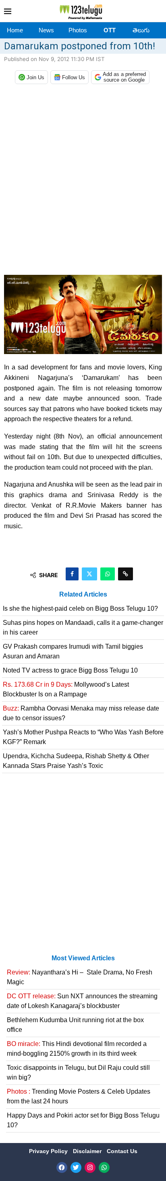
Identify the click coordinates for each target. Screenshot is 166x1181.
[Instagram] (90, 1167)
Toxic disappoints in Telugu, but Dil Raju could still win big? (78, 1072)
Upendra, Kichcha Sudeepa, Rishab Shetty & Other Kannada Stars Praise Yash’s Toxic (76, 761)
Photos (77, 30)
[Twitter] (76, 1167)
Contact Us (122, 1151)
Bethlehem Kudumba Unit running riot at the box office (75, 1025)
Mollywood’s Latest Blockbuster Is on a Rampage (66, 689)
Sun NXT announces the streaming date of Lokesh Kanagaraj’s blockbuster (82, 1001)
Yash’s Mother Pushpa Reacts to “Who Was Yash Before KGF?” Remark (83, 737)
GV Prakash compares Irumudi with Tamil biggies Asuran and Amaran (73, 651)
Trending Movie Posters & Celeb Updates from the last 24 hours (78, 1096)
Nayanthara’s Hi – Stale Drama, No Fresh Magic (79, 977)
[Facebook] (61, 1167)
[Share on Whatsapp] (107, 573)
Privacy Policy (49, 1151)
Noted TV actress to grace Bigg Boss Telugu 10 (70, 670)
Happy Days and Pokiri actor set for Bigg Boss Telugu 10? (83, 1120)
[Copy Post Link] (125, 573)
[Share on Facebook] (72, 573)
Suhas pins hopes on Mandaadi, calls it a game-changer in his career (83, 627)
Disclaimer (88, 1151)
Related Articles (83, 594)
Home (15, 30)
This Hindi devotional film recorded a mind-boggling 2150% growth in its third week (77, 1048)
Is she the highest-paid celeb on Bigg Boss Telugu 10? (80, 608)
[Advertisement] (83, 181)
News (46, 30)
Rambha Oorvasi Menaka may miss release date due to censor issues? (81, 713)
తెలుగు (141, 30)
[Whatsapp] (104, 1167)
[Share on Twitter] (89, 573)
